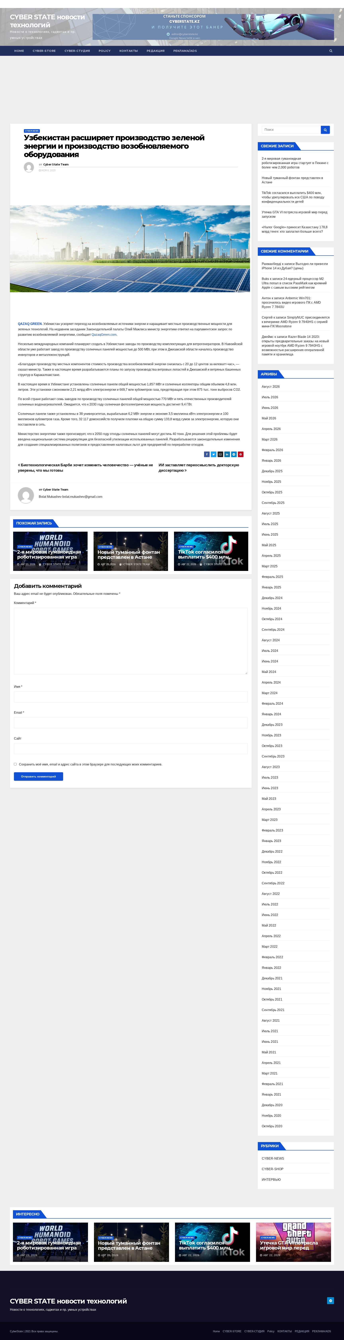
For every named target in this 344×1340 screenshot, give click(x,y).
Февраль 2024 (272, 703)
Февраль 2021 (272, 1084)
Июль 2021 (270, 1031)
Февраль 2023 (272, 830)
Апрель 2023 (271, 809)
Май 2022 (269, 925)
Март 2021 (270, 1073)
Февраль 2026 (272, 450)
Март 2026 (270, 439)
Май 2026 (269, 418)
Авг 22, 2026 (190, 1255)
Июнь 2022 (270, 915)
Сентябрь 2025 (273, 503)
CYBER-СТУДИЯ (77, 51)
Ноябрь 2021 (271, 989)
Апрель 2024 (271, 682)
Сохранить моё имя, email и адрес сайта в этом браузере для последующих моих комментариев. (90, 764)
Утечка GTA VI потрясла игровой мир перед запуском (289, 1248)
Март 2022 (270, 946)
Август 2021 (271, 1020)
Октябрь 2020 (272, 1126)
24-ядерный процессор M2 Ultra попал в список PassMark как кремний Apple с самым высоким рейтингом (294, 283)
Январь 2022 (271, 967)
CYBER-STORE (44, 51)
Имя (18, 686)
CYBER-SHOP (273, 1169)
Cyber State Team (56, 164)
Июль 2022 (270, 904)
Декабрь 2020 (272, 1105)
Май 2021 (269, 1052)
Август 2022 (271, 893)
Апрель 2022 (271, 936)
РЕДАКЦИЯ (156, 51)
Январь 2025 (271, 587)
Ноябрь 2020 (271, 1115)
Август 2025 (271, 513)
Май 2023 (269, 798)
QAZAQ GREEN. (30, 324)
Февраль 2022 (272, 957)
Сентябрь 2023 (273, 756)
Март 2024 (270, 693)
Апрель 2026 (271, 429)
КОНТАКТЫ (128, 51)
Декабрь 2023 (272, 724)
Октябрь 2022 (272, 872)
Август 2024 (271, 640)
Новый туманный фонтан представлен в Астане (129, 554)
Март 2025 (270, 566)
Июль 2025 (270, 524)
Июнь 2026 (270, 407)
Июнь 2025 (270, 534)
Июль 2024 (270, 650)
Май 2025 (269, 545)
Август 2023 (271, 767)
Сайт (17, 738)
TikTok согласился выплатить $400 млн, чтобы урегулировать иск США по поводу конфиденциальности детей (293, 197)
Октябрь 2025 (272, 492)
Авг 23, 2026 (28, 1255)
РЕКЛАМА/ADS (185, 51)
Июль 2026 (270, 397)
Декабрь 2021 (272, 978)
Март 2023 (270, 820)
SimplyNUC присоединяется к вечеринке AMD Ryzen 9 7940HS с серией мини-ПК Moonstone (296, 322)
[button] (330, 50)
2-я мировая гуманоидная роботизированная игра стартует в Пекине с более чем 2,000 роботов (49, 559)
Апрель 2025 (271, 555)
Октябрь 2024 (272, 619)
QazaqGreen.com (104, 334)
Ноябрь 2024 (271, 608)
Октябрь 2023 (272, 746)
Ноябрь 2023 (271, 735)
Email (19, 712)
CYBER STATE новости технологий (47, 21)
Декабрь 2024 (272, 598)
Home (19, 51)
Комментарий (25, 603)
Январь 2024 (271, 714)
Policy (105, 51)
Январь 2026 (271, 460)
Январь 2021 (271, 1094)
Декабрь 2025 (272, 471)
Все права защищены (44, 1331)
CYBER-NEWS (32, 131)
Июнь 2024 (270, 661)
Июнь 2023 (270, 788)
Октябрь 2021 (272, 999)
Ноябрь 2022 (271, 862)
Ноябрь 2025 (271, 481)
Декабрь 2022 (272, 851)
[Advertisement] (119, 84)
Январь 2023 (271, 841)
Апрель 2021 (271, 1063)
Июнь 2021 (270, 1041)
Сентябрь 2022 (273, 883)
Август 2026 (271, 386)
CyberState (17, 1331)
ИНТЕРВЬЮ (271, 1179)
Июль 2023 (270, 777)
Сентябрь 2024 (273, 629)
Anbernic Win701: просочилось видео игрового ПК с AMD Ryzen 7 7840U (291, 302)
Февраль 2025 (272, 577)
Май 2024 (269, 672)
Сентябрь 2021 (273, 1010)
